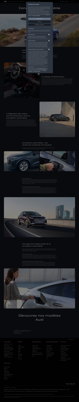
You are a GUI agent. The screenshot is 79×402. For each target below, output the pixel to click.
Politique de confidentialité (36, 15)
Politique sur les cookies (37, 71)
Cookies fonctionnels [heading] (31, 34)
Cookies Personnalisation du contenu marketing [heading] (35, 49)
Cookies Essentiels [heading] (31, 28)
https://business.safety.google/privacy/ (43, 68)
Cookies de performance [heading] (32, 40)
